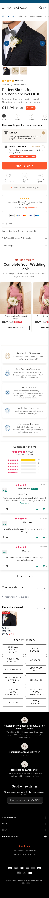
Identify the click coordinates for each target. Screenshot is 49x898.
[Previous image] (6, 43)
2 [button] (21, 576)
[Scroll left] (37, 588)
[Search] (41, 8)
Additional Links (10, 836)
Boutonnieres (13, 669)
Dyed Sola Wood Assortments (36, 692)
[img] (21, 485)
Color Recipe (7, 245)
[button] (8, 80)
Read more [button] (24, 503)
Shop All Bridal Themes (13, 650)
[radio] (24, 135)
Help (4, 830)
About (5, 823)
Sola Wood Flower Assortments (13, 692)
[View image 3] (24, 71)
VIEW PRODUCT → (15, 327)
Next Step (23, 166)
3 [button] (25, 576)
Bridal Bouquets (36, 649)
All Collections (8, 16)
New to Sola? (9, 817)
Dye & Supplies (36, 702)
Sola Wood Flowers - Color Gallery (17, 238)
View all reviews (24, 854)
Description (7, 223)
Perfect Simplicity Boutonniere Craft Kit (19, 231)
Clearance (36, 680)
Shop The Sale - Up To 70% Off (13, 680)
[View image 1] (6, 71)
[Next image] (42, 43)
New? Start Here (36, 669)
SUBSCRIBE (34, 800)
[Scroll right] (44, 588)
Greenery (13, 702)
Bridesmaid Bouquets (13, 660)
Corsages (36, 660)
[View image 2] (15, 71)
